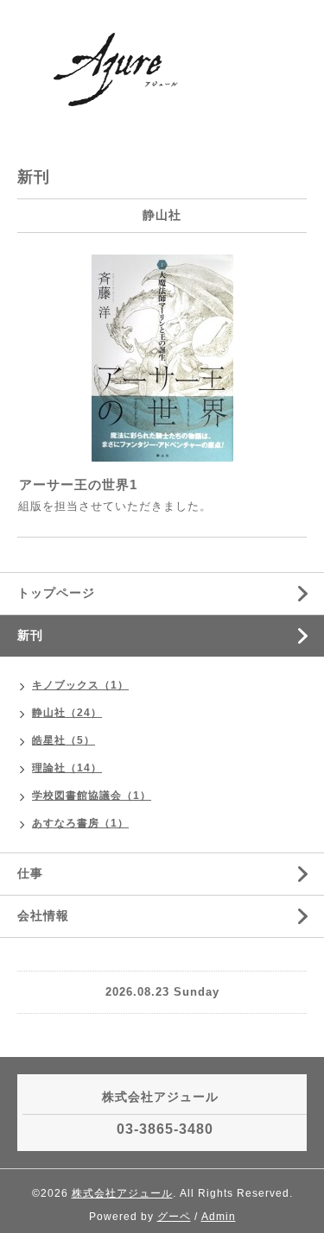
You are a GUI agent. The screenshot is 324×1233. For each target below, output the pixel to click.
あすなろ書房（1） (80, 823)
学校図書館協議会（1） (91, 795)
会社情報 (43, 915)
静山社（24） (67, 713)
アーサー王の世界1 (78, 484)
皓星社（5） (63, 740)
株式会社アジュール (122, 1193)
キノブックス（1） (80, 685)
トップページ (56, 593)
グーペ (174, 1217)
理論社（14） (67, 768)
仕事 (30, 873)
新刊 (30, 635)
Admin (218, 1217)
